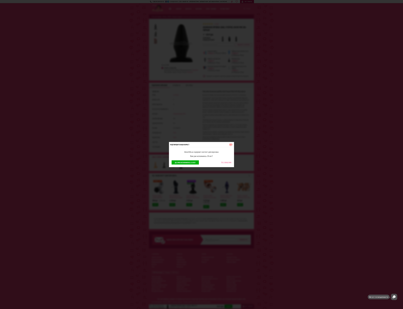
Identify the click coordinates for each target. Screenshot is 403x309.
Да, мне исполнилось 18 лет (185, 162)
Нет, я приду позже (226, 162)
